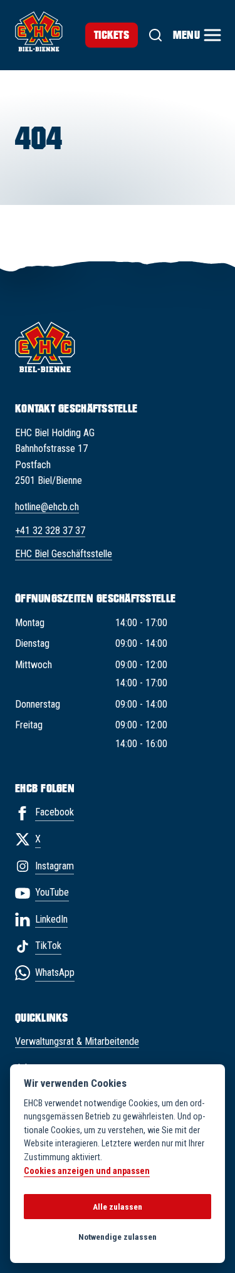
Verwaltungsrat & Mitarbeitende (77, 1041)
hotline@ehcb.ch (47, 507)
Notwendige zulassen (117, 1237)
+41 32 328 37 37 (50, 531)
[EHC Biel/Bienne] (39, 31)
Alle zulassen (117, 1207)
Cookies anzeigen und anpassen (87, 1171)
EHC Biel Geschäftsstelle (63, 554)
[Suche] (155, 35)
